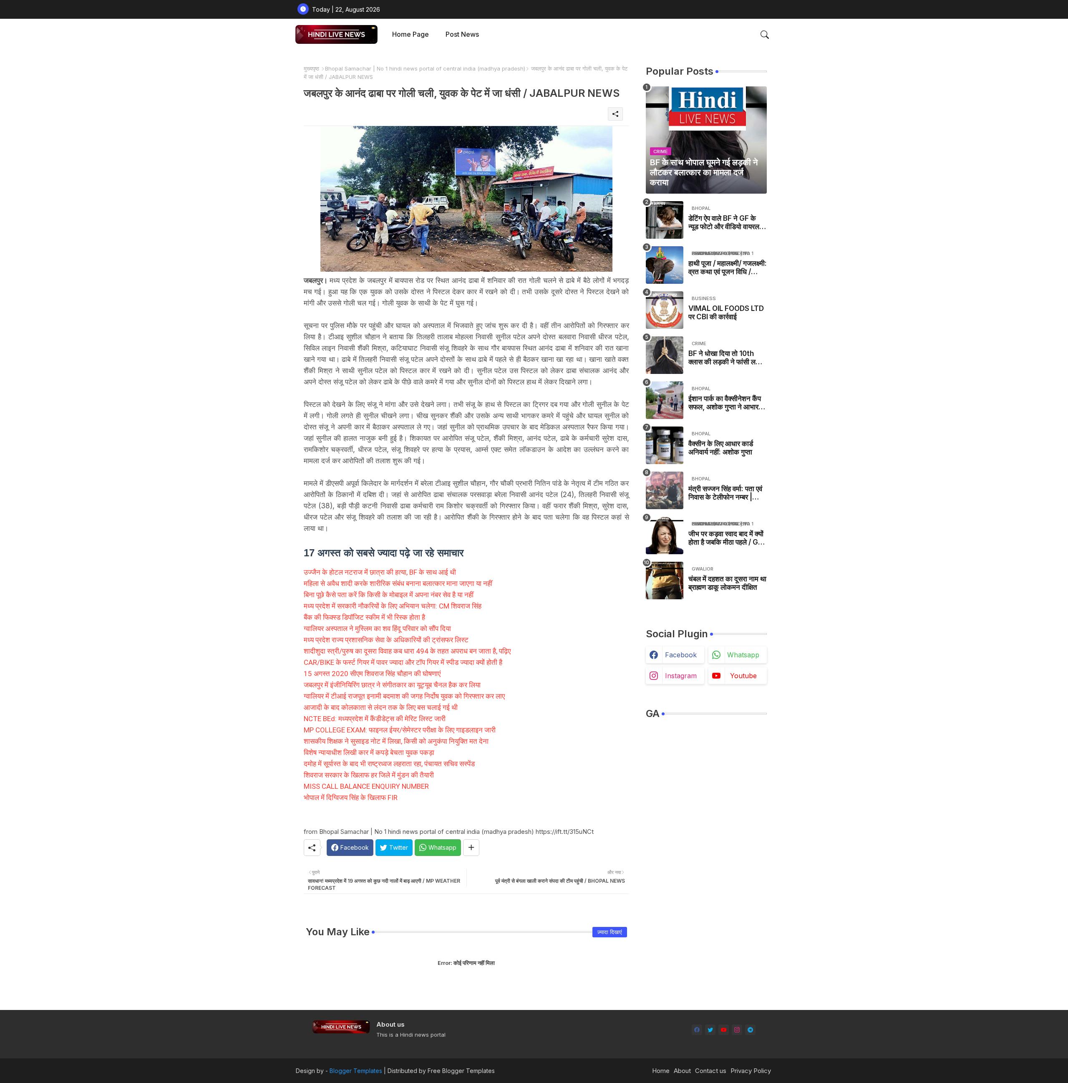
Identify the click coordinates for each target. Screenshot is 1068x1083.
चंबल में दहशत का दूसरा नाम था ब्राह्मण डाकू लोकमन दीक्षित (727, 583)
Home (661, 1071)
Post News (462, 34)
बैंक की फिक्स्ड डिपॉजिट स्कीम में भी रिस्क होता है (364, 617)
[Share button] (471, 847)
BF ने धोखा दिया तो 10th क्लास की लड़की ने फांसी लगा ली (724, 357)
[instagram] (737, 1030)
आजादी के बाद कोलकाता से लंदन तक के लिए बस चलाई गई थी (381, 707)
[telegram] (750, 1030)
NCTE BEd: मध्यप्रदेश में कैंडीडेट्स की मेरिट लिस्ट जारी (375, 718)
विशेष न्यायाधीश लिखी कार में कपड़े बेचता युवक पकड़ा (369, 752)
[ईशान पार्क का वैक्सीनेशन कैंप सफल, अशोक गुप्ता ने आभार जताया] (664, 400)
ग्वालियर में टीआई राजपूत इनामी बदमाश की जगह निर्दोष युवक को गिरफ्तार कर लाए (404, 696)
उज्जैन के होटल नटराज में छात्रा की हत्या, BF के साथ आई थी (380, 572)
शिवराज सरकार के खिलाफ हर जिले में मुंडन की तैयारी (369, 775)
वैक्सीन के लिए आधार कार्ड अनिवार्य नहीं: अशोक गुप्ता (720, 447)
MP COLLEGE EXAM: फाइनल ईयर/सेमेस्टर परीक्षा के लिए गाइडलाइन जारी (400, 730)
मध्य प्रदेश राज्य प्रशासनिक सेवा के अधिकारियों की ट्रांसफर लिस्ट (386, 640)
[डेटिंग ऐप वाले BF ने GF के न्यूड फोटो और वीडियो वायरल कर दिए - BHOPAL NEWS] (664, 220)
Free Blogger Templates (461, 1070)
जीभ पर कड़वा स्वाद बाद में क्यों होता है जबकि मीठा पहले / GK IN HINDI (725, 538)
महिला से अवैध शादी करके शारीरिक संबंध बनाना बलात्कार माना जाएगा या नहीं (398, 583)
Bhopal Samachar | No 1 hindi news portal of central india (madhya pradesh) (425, 68)
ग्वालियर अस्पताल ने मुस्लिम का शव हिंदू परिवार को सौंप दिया (377, 628)
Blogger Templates (356, 1070)
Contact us (710, 1071)
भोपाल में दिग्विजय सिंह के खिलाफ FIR (351, 797)
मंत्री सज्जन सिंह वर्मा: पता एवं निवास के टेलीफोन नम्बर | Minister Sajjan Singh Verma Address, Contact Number (725, 493)
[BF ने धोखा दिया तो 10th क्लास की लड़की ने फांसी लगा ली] (664, 355)
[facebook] (697, 1030)
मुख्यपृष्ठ (311, 68)
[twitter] (710, 1030)
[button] (764, 34)
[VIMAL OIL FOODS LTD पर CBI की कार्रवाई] (664, 310)
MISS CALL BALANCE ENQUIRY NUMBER (366, 786)
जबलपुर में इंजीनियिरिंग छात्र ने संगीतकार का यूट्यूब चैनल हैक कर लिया (392, 685)
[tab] (410, 34)
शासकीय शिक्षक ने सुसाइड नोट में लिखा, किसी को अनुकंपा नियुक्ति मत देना (396, 741)
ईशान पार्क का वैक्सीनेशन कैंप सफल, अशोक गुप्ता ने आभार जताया (724, 402)
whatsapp (743, 655)
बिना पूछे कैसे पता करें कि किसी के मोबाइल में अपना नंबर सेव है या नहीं (389, 595)
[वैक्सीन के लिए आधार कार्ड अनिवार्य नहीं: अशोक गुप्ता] (664, 445)
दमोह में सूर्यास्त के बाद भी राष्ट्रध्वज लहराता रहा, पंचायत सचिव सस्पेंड (389, 764)
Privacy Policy (750, 1071)
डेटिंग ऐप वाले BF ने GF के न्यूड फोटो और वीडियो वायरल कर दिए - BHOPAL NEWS (726, 222)
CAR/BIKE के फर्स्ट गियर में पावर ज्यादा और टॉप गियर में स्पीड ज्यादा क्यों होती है (403, 662)
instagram (681, 676)
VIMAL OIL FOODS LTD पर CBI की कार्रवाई (726, 312)
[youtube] (723, 1030)
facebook (681, 655)
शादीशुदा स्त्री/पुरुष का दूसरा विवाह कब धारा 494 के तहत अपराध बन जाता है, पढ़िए (407, 651)
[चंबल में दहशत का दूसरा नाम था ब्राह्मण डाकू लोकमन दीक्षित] (664, 580)
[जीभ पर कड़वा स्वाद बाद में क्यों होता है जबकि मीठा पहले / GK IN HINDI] (664, 535)
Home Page (410, 34)
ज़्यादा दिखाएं (609, 932)
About (682, 1071)
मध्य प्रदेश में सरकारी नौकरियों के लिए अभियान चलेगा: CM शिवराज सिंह (392, 606)
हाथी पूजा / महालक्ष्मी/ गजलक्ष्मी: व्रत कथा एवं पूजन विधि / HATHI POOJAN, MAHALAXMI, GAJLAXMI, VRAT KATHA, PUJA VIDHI (727, 267)
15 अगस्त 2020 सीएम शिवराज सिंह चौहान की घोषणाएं (372, 673)
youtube (743, 676)
